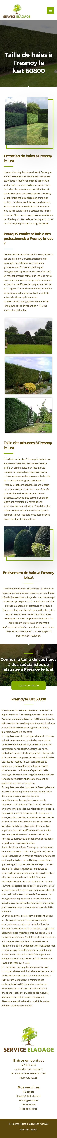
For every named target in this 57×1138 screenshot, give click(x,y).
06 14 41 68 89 (28, 1064)
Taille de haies (28, 1104)
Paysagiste (28, 1091)
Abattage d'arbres (28, 1100)
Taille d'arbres (34, 1096)
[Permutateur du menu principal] (50, 10)
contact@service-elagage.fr (28, 1069)
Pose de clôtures (28, 1108)
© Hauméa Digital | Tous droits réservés (28, 1124)
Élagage (20, 1096)
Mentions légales (28, 1129)
